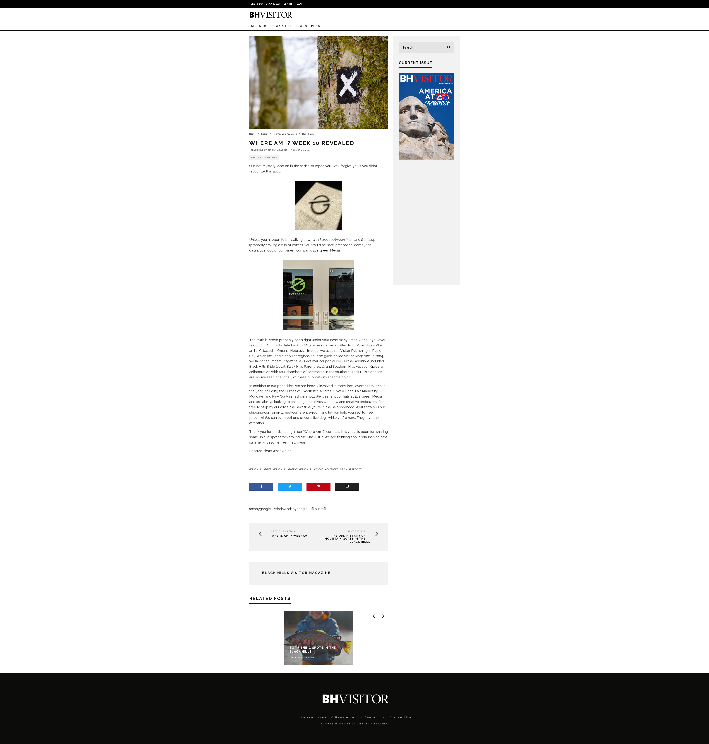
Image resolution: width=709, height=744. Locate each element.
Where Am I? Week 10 (289, 535)
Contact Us (375, 717)
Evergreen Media (326, 250)
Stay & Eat (273, 4)
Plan (298, 4)
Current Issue (314, 717)
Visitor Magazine (357, 356)
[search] (448, 47)
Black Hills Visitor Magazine (269, 150)
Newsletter (345, 717)
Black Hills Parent (301, 366)
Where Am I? (271, 157)
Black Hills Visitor (312, 469)
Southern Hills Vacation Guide (356, 366)
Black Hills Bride (262, 366)
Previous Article (283, 531)
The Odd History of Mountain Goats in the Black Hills (347, 538)
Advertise (402, 717)
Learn (287, 4)
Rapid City (256, 157)
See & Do (257, 4)
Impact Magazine (284, 361)
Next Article (356, 531)
